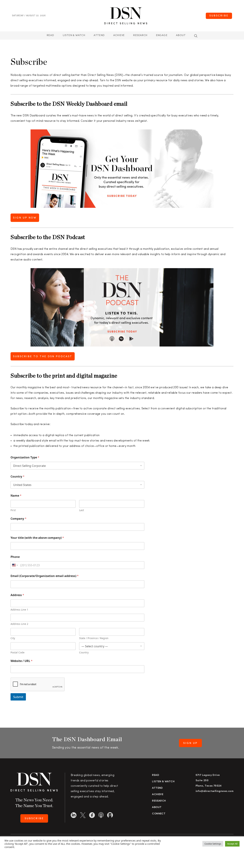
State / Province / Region (93, 638)
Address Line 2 (19, 623)
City (13, 638)
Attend (157, 788)
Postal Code (17, 652)
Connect (158, 813)
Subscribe (218, 15)
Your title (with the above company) (37, 537)
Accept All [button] (232, 843)
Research (140, 35)
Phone (15, 557)
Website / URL (22, 661)
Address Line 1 (19, 609)
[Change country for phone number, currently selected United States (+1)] (15, 565)
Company (18, 518)
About (181, 35)
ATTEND (99, 35)
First (13, 510)
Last (81, 510)
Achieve (119, 35)
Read (50, 35)
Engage (161, 35)
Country (17, 476)
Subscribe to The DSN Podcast (42, 356)
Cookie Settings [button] (213, 843)
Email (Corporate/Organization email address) (45, 576)
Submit (18, 697)
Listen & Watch (74, 35)
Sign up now (25, 218)
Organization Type (25, 457)
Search (195, 35)
